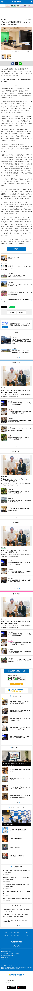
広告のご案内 (5, 959)
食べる (8, 5)
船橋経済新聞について (6, 951)
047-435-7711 (5, 71)
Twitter (18, 945)
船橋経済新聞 (16, 2)
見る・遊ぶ (13, 5)
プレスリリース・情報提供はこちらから (10, 953)
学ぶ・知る (30, 5)
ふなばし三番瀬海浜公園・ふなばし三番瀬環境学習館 (15, 300)
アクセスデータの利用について (8, 955)
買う (18, 5)
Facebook (14, 945)
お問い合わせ (5, 957)
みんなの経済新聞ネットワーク (16, 975)
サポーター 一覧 (16, 684)
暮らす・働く (23, 5)
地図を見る (16, 249)
